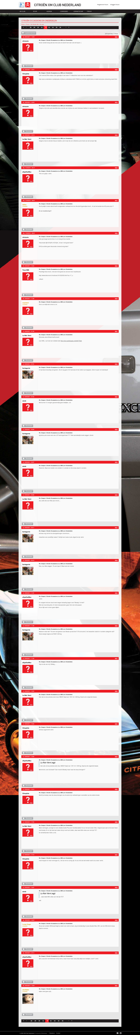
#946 (116, 495)
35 (56, 27)
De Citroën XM (34, 24)
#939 (116, 266)
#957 (116, 854)
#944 (116, 429)
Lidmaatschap (78, 11)
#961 (116, 985)
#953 (116, 724)
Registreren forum (102, 4)
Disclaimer (52, 1033)
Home (22, 24)
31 (42, 27)
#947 (116, 527)
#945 (116, 462)
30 (38, 27)
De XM (35, 11)
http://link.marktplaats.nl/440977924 (71, 341)
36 (60, 27)
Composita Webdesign (41, 1033)
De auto (42, 24)
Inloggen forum (114, 4)
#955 (116, 789)
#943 (116, 396)
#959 (116, 920)
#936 (116, 167)
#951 (116, 658)
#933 (116, 69)
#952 (116, 691)
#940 (116, 298)
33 (49, 27)
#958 (116, 887)
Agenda (49, 11)
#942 (116, 364)
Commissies (64, 11)
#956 (116, 822)
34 (53, 27)
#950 (116, 625)
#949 (116, 593)
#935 (116, 135)
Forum (89, 11)
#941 (116, 331)
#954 (116, 756)
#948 (116, 560)
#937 (116, 200)
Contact (58, 1033)
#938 (116, 233)
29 (34, 27)
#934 (116, 102)
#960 (116, 953)
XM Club (22, 11)
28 (30, 27)
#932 (116, 37)
